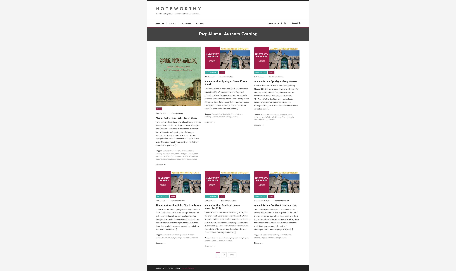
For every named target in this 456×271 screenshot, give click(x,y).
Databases (186, 23)
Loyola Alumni (236, 238)
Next (232, 254)
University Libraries (190, 238)
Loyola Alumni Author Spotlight (175, 154)
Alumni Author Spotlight (171, 151)
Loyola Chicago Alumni (172, 156)
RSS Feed (200, 23)
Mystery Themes (188, 268)
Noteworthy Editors (226, 76)
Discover (159, 164)
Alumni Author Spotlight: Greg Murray (275, 81)
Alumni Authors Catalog (172, 235)
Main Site (160, 23)
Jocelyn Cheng (177, 113)
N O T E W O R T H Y (178, 9)
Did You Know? (211, 72)
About (172, 23)
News (159, 109)
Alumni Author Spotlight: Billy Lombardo (178, 205)
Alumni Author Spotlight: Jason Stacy (176, 118)
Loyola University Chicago (172, 238)
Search (295, 23)
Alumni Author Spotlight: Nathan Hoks (275, 205)
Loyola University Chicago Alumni (184, 159)
